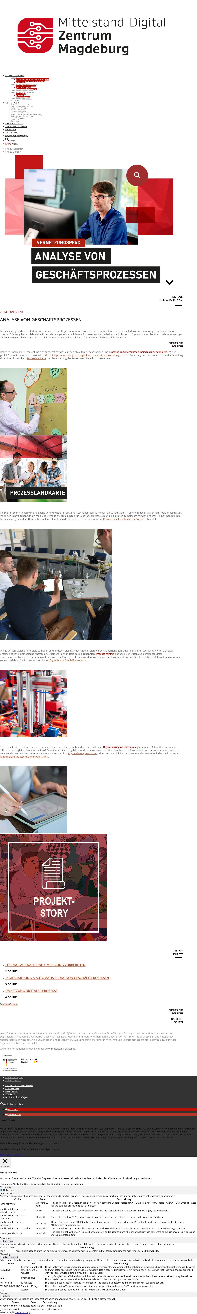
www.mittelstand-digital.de (60, 1048)
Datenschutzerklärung (11, 1155)
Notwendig (8, 1190)
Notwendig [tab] (5, 1187)
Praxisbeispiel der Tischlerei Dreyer (123, 519)
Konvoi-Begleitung (17, 118)
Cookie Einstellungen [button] (10, 1149)
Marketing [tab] (5, 1254)
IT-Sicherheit (15, 100)
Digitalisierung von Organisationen (24, 84)
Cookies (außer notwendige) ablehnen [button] (41, 1149)
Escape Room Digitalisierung (21, 113)
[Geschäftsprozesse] (33, 434)
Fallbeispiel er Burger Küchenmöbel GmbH (24, 756)
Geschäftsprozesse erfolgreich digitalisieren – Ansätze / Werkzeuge (82, 355)
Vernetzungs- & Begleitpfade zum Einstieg (26, 114)
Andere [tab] (3, 1293)
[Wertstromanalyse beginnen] (33, 832)
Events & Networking (18, 111)
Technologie (15, 78)
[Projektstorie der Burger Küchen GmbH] (53, 939)
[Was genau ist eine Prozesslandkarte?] (33, 501)
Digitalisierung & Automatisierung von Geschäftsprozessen (57, 977)
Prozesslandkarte (36, 358)
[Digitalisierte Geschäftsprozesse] (33, 735)
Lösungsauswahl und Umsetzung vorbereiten (45, 965)
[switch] (1, 1241)
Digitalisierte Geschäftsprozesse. (68, 660)
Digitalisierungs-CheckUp (20, 105)
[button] (11, 1109)
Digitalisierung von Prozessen (22, 90)
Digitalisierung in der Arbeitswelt (23, 92)
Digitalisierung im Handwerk (21, 98)
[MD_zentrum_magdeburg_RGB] (91, 70)
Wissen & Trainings (18, 110)
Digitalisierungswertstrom (82, 753)
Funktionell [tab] (5, 1238)
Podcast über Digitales (19, 108)
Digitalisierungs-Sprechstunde (22, 116)
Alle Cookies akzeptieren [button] (12, 1143)
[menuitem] (94, 87)
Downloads (15, 121)
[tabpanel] (98, 1215)
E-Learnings (15, 119)
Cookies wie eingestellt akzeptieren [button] (42, 1143)
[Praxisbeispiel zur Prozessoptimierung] (56, 639)
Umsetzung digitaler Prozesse (31, 990)
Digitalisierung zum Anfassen (22, 106)
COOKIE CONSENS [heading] (7, 1120)
